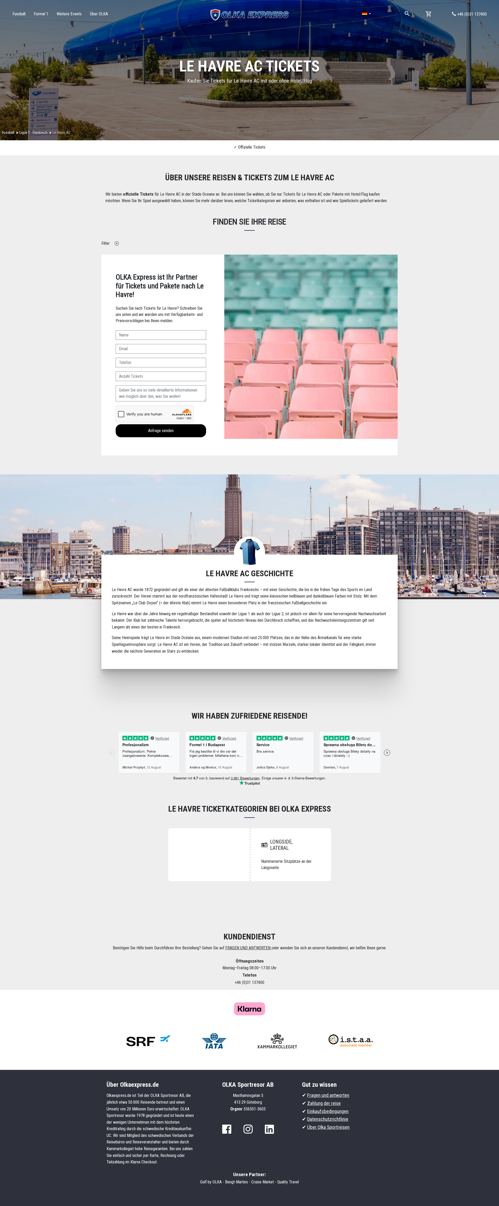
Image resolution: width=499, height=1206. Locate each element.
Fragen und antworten (328, 1095)
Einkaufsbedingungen (328, 1111)
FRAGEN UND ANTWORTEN (248, 947)
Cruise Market (262, 1182)
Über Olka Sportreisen (328, 1127)
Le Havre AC (61, 132)
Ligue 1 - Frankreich (33, 132)
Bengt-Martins (236, 1182)
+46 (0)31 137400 (471, 14)
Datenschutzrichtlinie (327, 1119)
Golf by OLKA (211, 1182)
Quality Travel (288, 1182)
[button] (366, 13)
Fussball (8, 132)
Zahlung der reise (324, 1103)
